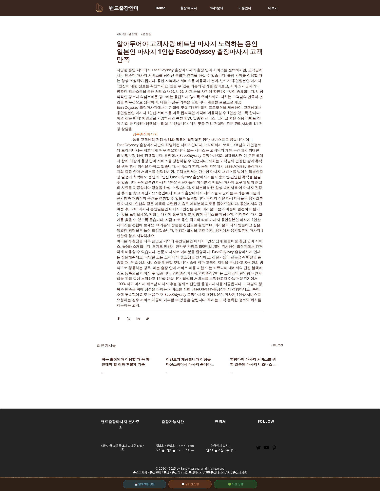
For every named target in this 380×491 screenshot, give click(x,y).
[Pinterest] (274, 448)
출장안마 (155, 472)
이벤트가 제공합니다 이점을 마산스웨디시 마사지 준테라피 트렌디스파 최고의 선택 (188, 362)
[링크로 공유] (148, 318)
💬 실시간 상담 (190, 484)
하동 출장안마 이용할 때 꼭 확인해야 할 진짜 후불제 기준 (125, 361)
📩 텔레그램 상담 (144, 484)
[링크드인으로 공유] (138, 318)
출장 (166, 472)
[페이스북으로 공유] (119, 318)
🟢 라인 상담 (235, 484)
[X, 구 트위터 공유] (128, 318)
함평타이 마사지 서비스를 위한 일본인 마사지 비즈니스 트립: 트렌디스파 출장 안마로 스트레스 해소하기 (254, 362)
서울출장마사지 (192, 472)
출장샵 (176, 472)
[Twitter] (258, 448)
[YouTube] (266, 448)
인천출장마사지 (215, 472)
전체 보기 (277, 345)
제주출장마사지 (237, 472)
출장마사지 (140, 472)
